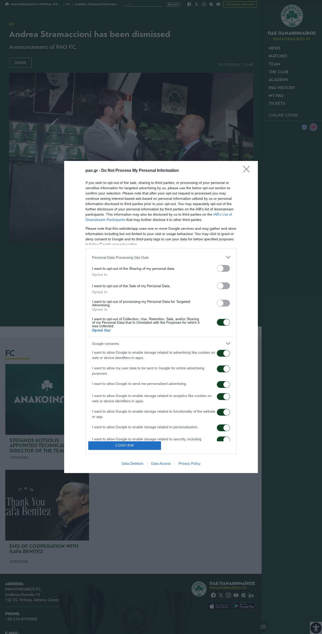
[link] (248, 171)
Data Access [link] (161, 463)
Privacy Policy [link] (189, 463)
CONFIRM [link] (124, 445)
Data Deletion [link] (132, 463)
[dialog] (161, 317)
